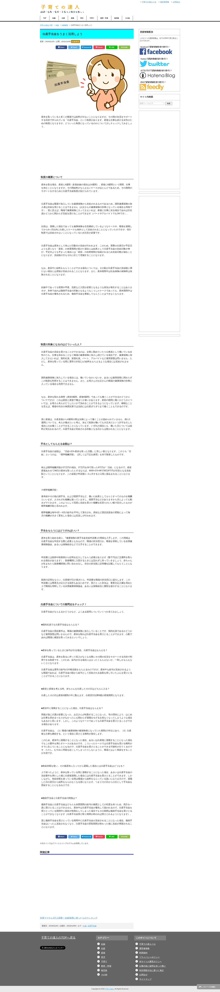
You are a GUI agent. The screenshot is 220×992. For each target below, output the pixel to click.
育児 (81, 18)
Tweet (74, 47)
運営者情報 (144, 948)
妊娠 (54, 18)
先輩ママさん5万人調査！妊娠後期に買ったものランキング (68, 918)
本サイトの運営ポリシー (150, 962)
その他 (127, 18)
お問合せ (143, 975)
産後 (72, 18)
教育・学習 (104, 18)
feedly (125, 47)
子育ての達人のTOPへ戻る (58, 937)
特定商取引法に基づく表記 (151, 970)
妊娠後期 (75, 41)
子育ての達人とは (147, 944)
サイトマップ (145, 979)
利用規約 (143, 953)
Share (62, 47)
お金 (85, 926)
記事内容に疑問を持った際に (152, 966)
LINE (112, 47)
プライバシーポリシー (149, 957)
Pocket (100, 47)
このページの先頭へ (209, 987)
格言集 (116, 18)
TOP (44, 18)
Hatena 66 (87, 47)
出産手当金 (92, 926)
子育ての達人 (109, 989)
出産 (63, 18)
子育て (92, 18)
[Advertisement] (86, 156)
